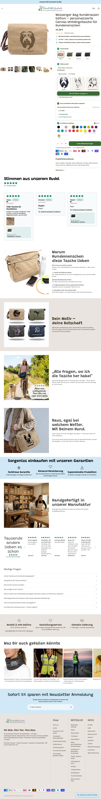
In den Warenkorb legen (85, 143)
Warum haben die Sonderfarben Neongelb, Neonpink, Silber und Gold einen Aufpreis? (34, 594)
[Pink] (69, 130)
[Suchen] (93, 8)
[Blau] (81, 127)
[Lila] (96, 127)
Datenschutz (91, 731)
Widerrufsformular (93, 753)
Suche (55, 728)
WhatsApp (29, 631)
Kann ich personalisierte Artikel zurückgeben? (20, 603)
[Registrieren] (71, 707)
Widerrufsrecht (92, 734)
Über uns (56, 725)
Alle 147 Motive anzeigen (77, 93)
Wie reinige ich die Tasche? (13, 589)
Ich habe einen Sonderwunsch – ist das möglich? (21, 607)
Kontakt (90, 725)
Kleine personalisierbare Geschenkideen (76, 744)
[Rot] (73, 130)
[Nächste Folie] (95, 666)
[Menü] (2, 8)
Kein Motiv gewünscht (65, 97)
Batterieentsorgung (94, 746)
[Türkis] (62, 130)
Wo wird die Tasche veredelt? (14, 585)
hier (58, 629)
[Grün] (84, 127)
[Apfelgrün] (88, 127)
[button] (25, 547)
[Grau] (66, 127)
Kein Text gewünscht (65, 117)
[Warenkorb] (98, 8)
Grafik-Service (57, 744)
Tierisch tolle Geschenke (15, 796)
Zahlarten (91, 740)
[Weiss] (62, 127)
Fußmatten (74, 736)
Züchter (90, 743)
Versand (90, 737)
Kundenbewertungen (59, 741)
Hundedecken (75, 773)
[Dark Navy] (77, 127)
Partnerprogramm (58, 747)
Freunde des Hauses (59, 750)
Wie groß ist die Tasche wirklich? (15, 580)
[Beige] (69, 127)
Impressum (91, 750)
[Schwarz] (58, 127)
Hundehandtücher (76, 776)
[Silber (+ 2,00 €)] (94, 130)
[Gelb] (81, 130)
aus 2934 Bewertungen (13, 557)
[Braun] (73, 127)
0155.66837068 (10, 631)
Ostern (73, 730)
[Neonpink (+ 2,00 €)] (89, 130)
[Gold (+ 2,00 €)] (59, 135)
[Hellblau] (58, 130)
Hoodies (73, 766)
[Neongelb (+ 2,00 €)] (85, 130)
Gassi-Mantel (75, 739)
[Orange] (77, 130)
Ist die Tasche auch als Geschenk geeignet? (19, 576)
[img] (13, 555)
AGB (89, 728)
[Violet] (66, 130)
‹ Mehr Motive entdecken (65, 68)
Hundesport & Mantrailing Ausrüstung (75, 751)
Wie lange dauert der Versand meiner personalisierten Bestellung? (27, 598)
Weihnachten (75, 733)
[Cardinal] (92, 127)
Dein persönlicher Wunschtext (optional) (68, 107)
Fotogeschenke (75, 769)
